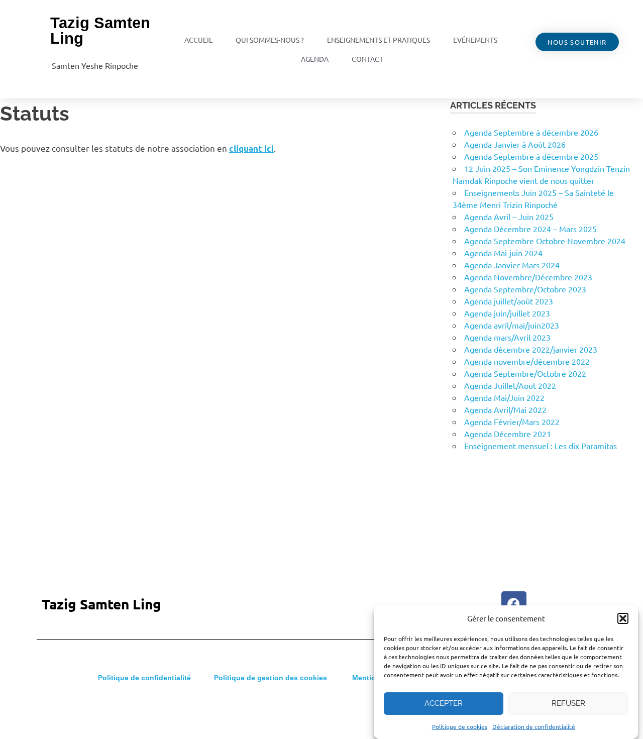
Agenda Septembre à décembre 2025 (531, 156)
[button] (623, 618)
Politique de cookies (459, 726)
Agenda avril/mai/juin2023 (511, 325)
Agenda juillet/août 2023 (508, 301)
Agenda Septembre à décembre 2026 (531, 132)
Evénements (475, 39)
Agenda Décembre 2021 (507, 434)
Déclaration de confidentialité (533, 726)
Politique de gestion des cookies (270, 678)
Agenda (315, 58)
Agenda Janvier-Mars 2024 (512, 265)
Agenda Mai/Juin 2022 (504, 397)
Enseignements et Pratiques (378, 39)
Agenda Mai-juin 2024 (503, 253)
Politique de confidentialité (144, 678)
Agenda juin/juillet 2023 (507, 313)
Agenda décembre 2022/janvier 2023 (530, 349)
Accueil (198, 39)
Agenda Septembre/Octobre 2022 (525, 373)
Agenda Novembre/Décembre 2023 (528, 277)
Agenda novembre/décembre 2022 (527, 361)
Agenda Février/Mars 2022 (512, 421)
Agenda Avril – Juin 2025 (509, 217)
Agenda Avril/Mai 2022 (505, 409)
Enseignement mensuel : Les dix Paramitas (540, 446)
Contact (367, 58)
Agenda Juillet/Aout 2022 (510, 385)
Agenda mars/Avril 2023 (507, 337)
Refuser (568, 703)
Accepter (443, 703)
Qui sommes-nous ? (270, 39)
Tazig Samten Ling (100, 30)
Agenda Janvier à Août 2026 (515, 144)
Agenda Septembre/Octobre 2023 (525, 289)
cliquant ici (251, 148)
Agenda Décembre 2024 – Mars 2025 (530, 229)
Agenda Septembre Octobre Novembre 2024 (544, 241)
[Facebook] (513, 603)
